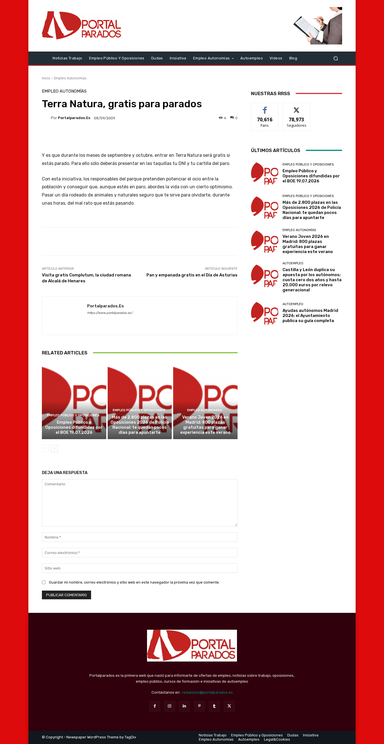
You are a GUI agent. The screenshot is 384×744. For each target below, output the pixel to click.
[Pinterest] (199, 706)
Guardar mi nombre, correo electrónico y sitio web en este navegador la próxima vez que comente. (134, 582)
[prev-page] (45, 448)
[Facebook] (154, 706)
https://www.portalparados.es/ (109, 312)
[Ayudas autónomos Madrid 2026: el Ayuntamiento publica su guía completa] (264, 313)
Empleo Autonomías (70, 78)
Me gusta (265, 107)
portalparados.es (74, 118)
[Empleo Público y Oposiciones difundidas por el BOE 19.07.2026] (74, 400)
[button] (335, 58)
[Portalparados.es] (82, 25)
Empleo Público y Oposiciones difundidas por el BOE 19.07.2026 (74, 427)
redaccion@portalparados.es (207, 692)
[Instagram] (169, 706)
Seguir (297, 107)
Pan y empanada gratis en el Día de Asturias (192, 275)
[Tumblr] (214, 706)
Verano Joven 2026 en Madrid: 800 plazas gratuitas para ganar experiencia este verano (205, 425)
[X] (229, 706)
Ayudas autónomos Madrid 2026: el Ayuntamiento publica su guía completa (310, 315)
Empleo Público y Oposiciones (73, 415)
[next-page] (54, 448)
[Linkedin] (184, 706)
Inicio (46, 78)
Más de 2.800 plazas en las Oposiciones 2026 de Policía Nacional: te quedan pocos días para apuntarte (139, 425)
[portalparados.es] (46, 118)
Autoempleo (293, 263)
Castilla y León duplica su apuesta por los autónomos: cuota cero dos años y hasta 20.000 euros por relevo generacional (312, 279)
